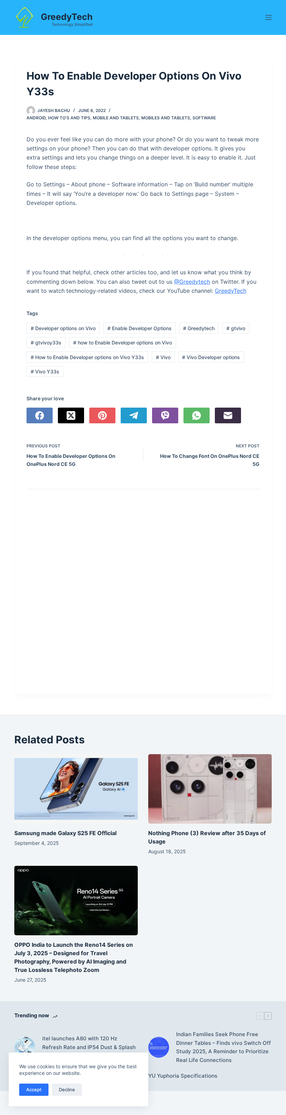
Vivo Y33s (45, 371)
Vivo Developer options (211, 357)
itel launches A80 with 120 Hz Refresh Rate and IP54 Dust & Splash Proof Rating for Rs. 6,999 (89, 1047)
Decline (67, 1089)
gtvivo (235, 328)
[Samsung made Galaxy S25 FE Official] (76, 789)
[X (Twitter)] (71, 415)
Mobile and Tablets (116, 117)
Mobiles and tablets (165, 117)
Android (36, 117)
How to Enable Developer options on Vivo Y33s (87, 357)
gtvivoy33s (46, 342)
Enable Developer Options (139, 328)
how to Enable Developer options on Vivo (122, 342)
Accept (34, 1089)
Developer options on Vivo (63, 328)
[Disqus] (143, 594)
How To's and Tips (69, 117)
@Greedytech (192, 281)
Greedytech (198, 328)
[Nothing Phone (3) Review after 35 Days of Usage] (210, 789)
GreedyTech (67, 17)
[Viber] (165, 415)
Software (204, 117)
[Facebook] (40, 415)
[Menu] (268, 17)
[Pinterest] (102, 415)
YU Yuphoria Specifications (182, 1075)
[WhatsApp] (196, 415)
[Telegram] (134, 415)
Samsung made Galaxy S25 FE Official (65, 833)
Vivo (163, 357)
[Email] (228, 415)
